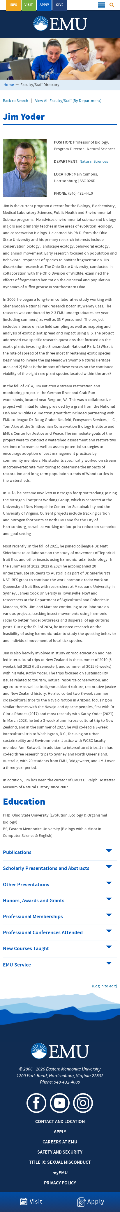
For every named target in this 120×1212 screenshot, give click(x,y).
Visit (28, 5)
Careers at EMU (60, 1142)
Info (13, 5)
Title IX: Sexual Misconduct (60, 1162)
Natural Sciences (94, 162)
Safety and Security (59, 1152)
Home (8, 85)
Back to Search (15, 101)
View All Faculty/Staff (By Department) (68, 101)
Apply (44, 5)
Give (59, 5)
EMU (60, 1173)
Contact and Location (60, 1122)
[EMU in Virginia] (60, 17)
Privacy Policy (60, 1183)
